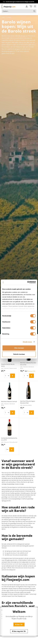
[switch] (33, 321)
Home (3, 17)
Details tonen (27, 342)
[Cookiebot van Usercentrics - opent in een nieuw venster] (27, 282)
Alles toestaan (19, 348)
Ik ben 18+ (19, 624)
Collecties (9, 17)
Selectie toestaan (19, 354)
